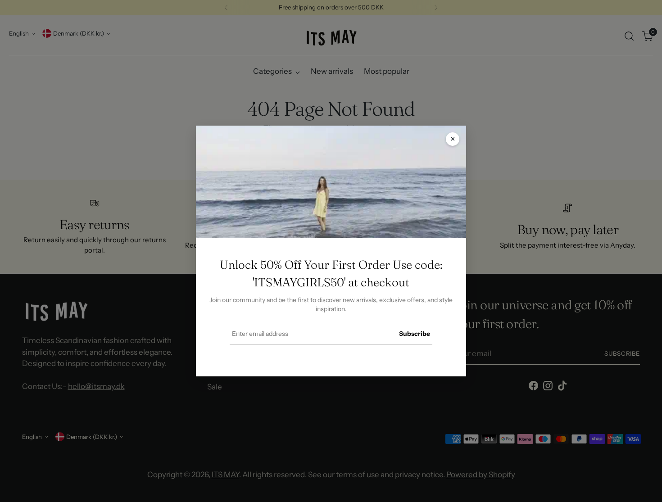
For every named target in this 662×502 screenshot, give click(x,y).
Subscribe (414, 334)
